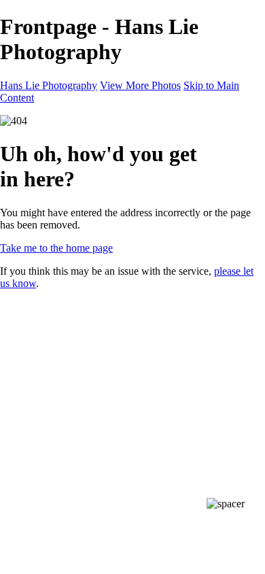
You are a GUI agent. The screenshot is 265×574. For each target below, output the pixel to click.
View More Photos (140, 85)
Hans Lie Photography (48, 85)
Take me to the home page (56, 248)
